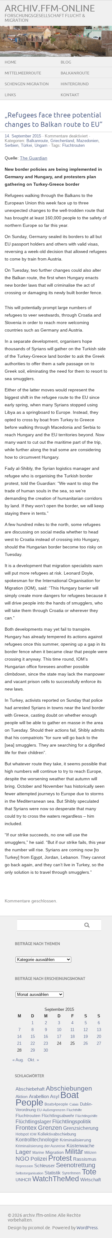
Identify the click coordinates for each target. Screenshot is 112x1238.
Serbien (11, 145)
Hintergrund (75, 84)
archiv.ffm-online (50, 8)
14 (19, 1036)
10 (59, 1029)
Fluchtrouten (73, 145)
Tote (89, 1171)
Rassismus (84, 1159)
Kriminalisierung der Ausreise (40, 1146)
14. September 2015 (23, 136)
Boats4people (56, 1104)
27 (99, 1043)
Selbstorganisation (29, 1173)
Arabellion (39, 1096)
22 (32, 1043)
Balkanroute (75, 73)
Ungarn (41, 145)
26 (85, 1043)
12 (85, 1029)
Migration (54, 1152)
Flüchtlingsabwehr (58, 1115)
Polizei (38, 1159)
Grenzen (50, 1127)
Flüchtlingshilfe (86, 1116)
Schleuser (44, 1165)
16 (46, 1036)
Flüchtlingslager (33, 1121)
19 (85, 1036)
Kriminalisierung (75, 1139)
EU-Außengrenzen (51, 1110)
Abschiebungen (69, 1088)
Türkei (26, 145)
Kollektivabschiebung (57, 1134)
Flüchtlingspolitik (71, 1121)
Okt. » (33, 1060)
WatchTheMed (55, 1179)
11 (72, 1029)
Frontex (26, 1127)
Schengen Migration (27, 84)
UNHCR (23, 1179)
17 (59, 1036)
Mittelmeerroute (23, 73)
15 (32, 1036)
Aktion (22, 1096)
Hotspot (22, 1134)
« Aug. (18, 1060)
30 (46, 1050)
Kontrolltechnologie (37, 1139)
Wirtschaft (90, 1179)
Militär (74, 1151)
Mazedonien (87, 140)
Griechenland (62, 140)
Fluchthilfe (74, 1110)
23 (46, 1043)
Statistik (52, 1172)
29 (32, 1050)
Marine (38, 1152)
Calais (74, 1104)
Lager (23, 1151)
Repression (24, 1166)
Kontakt (70, 95)
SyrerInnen (71, 1173)
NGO (22, 1158)
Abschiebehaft (30, 1089)
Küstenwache (80, 1145)
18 (72, 1036)
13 (99, 1029)
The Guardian (33, 157)
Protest (60, 1158)
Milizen (90, 1152)
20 (99, 1036)
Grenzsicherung (80, 1128)
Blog (66, 62)
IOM (33, 1134)
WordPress (87, 1228)
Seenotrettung (75, 1165)
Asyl (54, 1096)
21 (19, 1043)
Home (10, 62)
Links (10, 95)
